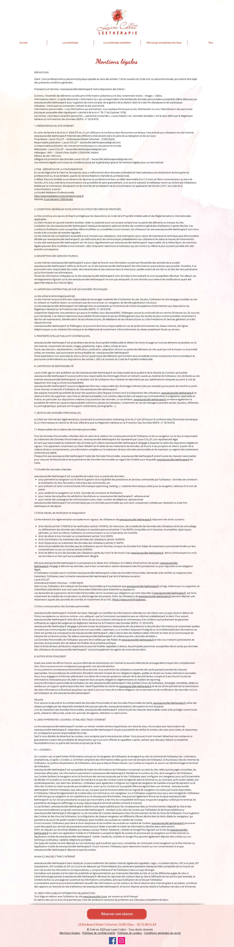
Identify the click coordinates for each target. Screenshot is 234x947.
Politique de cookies (130, 933)
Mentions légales (70, 933)
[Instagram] (121, 940)
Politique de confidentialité (98, 933)
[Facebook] (112, 940)
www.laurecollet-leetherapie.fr (50, 102)
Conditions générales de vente (162, 933)
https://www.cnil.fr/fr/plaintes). (129, 599)
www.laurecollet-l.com (95, 896)
